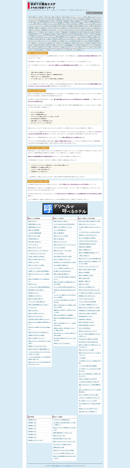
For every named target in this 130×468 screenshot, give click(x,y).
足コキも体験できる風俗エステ (61, 265)
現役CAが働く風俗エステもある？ (81, 34)
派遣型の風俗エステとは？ (35, 227)
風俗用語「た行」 (33, 428)
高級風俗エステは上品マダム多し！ (50, 30)
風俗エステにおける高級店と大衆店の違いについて (40, 323)
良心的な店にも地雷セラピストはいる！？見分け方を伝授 (65, 339)
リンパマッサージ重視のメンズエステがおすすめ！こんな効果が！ (65, 296)
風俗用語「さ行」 (33, 425)
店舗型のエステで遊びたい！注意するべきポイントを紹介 (65, 311)
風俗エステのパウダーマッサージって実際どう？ (39, 275)
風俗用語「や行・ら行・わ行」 (36, 440)
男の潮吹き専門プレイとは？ (35, 34)
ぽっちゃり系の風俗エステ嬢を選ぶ (82, 19)
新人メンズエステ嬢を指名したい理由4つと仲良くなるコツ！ (71, 43)
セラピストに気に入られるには (67, 30)
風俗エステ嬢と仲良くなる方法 (65, 34)
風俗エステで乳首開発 (68, 25)
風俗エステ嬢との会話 (95, 25)
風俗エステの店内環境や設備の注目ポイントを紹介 (65, 319)
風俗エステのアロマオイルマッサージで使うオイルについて (90, 354)
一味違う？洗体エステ (37, 23)
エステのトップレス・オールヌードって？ (89, 266)
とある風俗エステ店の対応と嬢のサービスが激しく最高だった (64, 423)
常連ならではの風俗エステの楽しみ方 (88, 378)
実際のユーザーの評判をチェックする (63, 227)
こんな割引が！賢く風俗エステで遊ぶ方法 (41, 45)
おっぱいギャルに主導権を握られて (61, 419)
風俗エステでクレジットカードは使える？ (39, 250)
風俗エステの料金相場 (34, 230)
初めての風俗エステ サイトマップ (94, 12)
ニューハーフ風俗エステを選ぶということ (64, 268)
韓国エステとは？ (33, 284)
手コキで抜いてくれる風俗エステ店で (62, 444)
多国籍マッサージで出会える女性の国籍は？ (39, 271)
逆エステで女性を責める (85, 328)
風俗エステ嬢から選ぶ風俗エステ (62, 274)
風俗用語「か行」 (33, 422)
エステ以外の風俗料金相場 (35, 233)
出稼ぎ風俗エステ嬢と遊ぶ (50, 34)
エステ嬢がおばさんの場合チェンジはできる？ (90, 293)
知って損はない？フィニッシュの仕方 (84, 47)
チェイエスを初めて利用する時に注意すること (65, 287)
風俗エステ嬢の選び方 (59, 233)
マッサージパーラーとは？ (35, 268)
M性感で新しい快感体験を (63, 21)
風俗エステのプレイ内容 (34, 236)
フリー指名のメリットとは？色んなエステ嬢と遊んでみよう (42, 43)
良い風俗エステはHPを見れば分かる (62, 271)
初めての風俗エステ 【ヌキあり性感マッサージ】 (64, 465)
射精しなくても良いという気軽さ (36, 265)
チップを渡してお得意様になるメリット (88, 304)
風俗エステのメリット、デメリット (74, 17)
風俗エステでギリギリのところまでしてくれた (64, 441)
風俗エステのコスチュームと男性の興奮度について (64, 45)
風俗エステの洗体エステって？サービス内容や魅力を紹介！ (90, 390)
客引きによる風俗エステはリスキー (62, 259)
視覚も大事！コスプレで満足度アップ (75, 49)
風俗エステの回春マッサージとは (36, 338)
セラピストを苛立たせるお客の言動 (83, 30)
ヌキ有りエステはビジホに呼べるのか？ (88, 241)
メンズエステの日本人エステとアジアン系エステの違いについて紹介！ (40, 353)
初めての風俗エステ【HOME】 (36, 17)
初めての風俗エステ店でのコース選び (63, 256)
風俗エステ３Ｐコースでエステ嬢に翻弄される (54, 23)
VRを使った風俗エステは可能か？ (37, 256)
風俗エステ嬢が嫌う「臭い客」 (81, 25)
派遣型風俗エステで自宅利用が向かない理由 (71, 32)
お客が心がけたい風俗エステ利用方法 (35, 2)
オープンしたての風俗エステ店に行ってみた (63, 453)
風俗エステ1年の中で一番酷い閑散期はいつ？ (39, 349)
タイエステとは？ (33, 307)
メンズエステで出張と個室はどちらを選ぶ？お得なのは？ (65, 301)
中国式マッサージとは (34, 262)
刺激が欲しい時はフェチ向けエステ (65, 19)
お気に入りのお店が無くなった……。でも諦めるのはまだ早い (65, 324)
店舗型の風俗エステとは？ (35, 224)
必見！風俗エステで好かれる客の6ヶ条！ (88, 342)
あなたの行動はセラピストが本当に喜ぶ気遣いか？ (90, 404)
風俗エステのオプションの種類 (85, 38)
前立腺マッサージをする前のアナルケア (56, 49)
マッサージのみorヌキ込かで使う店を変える (64, 224)
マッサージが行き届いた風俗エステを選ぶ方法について (65, 278)
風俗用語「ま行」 (33, 437)
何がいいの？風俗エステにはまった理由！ (42, 47)
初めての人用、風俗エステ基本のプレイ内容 (55, 17)
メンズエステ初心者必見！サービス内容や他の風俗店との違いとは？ (40, 358)
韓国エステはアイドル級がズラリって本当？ (50, 32)
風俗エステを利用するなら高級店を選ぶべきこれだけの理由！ (65, 283)
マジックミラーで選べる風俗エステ (37, 301)
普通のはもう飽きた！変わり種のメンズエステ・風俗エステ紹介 (64, 329)
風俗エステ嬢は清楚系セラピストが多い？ (39, 304)
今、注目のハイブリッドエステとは (37, 253)
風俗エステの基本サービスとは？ (36, 313)
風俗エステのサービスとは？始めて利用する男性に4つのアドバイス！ (40, 363)
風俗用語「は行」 (33, 434)
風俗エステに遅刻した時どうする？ (37, 259)
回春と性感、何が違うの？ (35, 241)
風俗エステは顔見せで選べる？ (36, 298)
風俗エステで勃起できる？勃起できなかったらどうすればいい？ (62, 38)
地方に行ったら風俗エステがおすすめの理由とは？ (40, 328)
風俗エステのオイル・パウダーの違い (63, 250)
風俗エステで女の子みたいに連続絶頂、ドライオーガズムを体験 (81, 23)
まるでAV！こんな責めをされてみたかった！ (64, 47)
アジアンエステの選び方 (59, 247)
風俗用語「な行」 (33, 431)
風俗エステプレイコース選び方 (61, 236)
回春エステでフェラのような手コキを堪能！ (63, 450)
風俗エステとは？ (33, 221)
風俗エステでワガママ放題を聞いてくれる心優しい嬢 (64, 428)
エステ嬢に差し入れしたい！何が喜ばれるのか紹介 (69, 41)
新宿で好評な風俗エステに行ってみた (62, 438)
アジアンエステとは (33, 244)
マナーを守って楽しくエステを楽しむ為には (45, 19)
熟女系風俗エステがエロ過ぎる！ (36, 290)
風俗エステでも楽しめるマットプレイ (40, 36)
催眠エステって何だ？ (47, 27)
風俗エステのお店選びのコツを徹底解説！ (64, 315)
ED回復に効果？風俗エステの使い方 (47, 21)
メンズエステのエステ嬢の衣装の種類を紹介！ (40, 287)
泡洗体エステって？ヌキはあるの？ (62, 343)
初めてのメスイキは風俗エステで (61, 27)
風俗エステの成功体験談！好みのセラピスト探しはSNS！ (64, 457)
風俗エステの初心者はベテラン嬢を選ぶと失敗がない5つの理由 (65, 306)
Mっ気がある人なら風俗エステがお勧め (88, 36)
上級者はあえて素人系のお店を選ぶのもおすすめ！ (65, 291)
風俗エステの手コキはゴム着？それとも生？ (80, 27)
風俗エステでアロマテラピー (60, 241)
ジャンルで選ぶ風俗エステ (60, 230)
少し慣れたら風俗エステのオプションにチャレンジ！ (90, 228)
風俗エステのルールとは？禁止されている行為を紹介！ (40, 342)
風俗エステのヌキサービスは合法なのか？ (39, 332)
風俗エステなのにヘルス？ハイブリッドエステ (65, 244)
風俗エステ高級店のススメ (77, 21)
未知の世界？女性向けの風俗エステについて (39, 319)
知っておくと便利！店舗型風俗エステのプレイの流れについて (64, 36)
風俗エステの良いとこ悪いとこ (61, 221)
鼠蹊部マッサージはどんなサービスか (37, 346)
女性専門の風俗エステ (34, 238)
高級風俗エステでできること (35, 295)
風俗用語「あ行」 (33, 419)
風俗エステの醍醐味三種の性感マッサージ (89, 252)
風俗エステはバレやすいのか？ (36, 316)
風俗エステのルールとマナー (35, 247)
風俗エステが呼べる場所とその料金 (53, 25)
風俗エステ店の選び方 (59, 238)
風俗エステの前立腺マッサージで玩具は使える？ (39, 280)
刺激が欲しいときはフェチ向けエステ (88, 235)
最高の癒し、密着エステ (34, 27)
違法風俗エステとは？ (34, 293)
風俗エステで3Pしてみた (59, 435)
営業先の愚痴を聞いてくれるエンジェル (62, 432)
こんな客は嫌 (53, 41)
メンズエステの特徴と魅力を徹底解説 (91, 41)
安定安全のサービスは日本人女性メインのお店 (65, 262)
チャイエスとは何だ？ (59, 253)
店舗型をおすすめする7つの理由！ (37, 335)
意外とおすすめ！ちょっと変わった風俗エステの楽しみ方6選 (65, 334)
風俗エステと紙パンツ (34, 310)
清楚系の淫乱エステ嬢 (58, 447)
